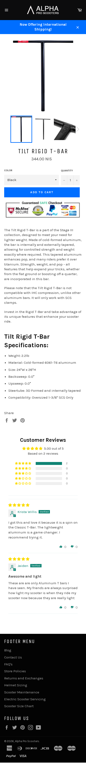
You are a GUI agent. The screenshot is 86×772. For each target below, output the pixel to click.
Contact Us (13, 657)
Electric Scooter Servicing (25, 699)
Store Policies (15, 671)
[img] (18, 505)
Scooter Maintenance (21, 692)
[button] (23, 463)
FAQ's (8, 664)
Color (8, 170)
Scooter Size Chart (19, 706)
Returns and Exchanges (23, 678)
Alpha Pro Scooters (27, 741)
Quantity (67, 170)
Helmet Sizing (15, 685)
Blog (7, 650)
